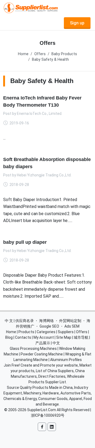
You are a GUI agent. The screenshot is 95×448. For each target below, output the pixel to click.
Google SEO (49, 326)
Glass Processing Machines (33, 348)
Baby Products (64, 54)
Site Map (63, 337)
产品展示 (42, 343)
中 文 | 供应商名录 (19, 321)
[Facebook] (42, 427)
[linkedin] (52, 427)
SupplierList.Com (41, 410)
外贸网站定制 (70, 321)
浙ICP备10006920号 (47, 415)
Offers (40, 54)
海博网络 (46, 321)
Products (26, 332)
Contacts (23, 337)
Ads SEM (71, 326)
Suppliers (66, 332)
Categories (46, 332)
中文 (56, 343)
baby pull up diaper (25, 242)
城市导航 (81, 337)
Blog (9, 337)
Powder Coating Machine (42, 354)
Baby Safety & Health (50, 59)
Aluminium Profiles (66, 360)
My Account (44, 337)
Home (23, 54)
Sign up (77, 22)
